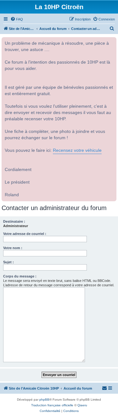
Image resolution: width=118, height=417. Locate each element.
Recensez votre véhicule (77, 150)
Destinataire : (14, 221)
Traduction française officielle (52, 405)
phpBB (44, 399)
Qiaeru (82, 405)
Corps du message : (20, 276)
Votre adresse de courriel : (24, 234)
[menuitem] (16, 19)
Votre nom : (12, 248)
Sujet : (8, 262)
